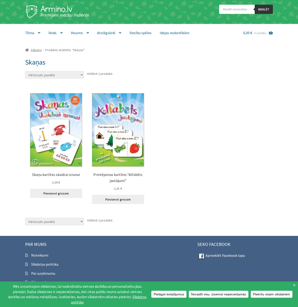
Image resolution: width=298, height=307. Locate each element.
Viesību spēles (140, 32)
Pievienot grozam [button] (56, 193)
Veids (52, 32)
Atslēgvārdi (106, 32)
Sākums (36, 50)
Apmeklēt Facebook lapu (225, 255)
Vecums (77, 32)
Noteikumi (39, 255)
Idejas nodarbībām (174, 32)
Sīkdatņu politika (44, 264)
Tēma (29, 32)
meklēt (263, 9)
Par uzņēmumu (43, 273)
